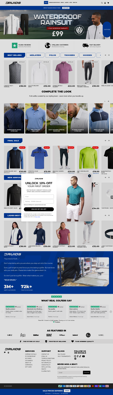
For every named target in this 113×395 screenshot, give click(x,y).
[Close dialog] (89, 175)
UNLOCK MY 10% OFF (38, 209)
